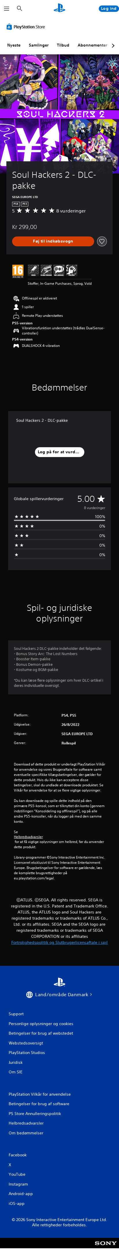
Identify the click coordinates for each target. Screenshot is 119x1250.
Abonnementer (92, 45)
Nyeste (14, 45)
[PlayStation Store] (27, 26)
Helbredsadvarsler (28, 837)
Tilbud (63, 45)
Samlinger (39, 45)
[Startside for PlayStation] (59, 8)
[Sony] (106, 1247)
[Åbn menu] (6, 8)
